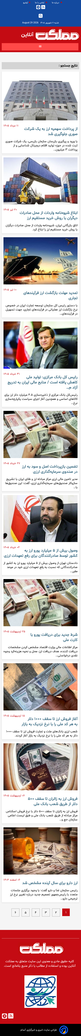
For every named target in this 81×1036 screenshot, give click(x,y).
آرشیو (25, 2)
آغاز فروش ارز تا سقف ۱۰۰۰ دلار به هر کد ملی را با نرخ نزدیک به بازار (50, 721)
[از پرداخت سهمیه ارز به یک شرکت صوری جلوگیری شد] (40, 98)
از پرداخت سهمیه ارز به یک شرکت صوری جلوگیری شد (51, 131)
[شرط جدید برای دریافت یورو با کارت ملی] (40, 604)
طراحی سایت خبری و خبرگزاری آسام (39, 1030)
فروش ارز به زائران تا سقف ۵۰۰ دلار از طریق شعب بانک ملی (53, 801)
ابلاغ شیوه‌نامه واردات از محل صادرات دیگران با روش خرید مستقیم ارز (49, 215)
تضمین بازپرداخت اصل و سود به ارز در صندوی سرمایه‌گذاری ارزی (50, 469)
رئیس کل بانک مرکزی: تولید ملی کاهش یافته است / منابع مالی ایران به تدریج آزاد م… (43, 382)
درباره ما (56, 2)
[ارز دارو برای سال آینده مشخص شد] (40, 852)
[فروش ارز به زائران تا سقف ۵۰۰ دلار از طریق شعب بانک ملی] (40, 768)
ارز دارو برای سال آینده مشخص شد (50, 883)
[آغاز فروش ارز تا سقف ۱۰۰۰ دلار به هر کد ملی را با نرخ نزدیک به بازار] (40, 688)
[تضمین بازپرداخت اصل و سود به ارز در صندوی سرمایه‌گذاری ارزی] (40, 436)
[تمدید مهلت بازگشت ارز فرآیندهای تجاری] (40, 262)
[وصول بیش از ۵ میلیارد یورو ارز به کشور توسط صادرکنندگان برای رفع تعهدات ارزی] (40, 520)
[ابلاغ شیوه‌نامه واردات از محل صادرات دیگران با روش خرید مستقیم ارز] (40, 182)
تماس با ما (40, 2)
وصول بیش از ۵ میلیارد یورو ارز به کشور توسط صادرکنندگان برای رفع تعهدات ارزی (41, 553)
